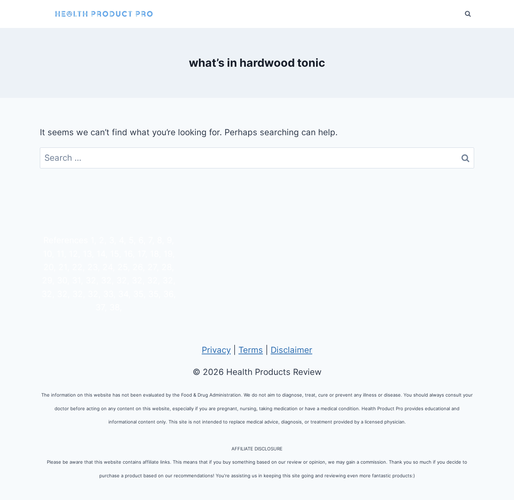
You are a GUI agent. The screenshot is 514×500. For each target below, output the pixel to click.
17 (141, 254)
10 (47, 254)
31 (76, 280)
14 (101, 254)
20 (48, 267)
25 (122, 267)
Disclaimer (291, 350)
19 (168, 254)
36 (168, 294)
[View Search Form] (468, 14)
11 (60, 254)
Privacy (216, 350)
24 (107, 267)
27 (152, 267)
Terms (250, 350)
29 (47, 280)
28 (167, 267)
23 (92, 267)
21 (62, 267)
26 (138, 267)
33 (108, 294)
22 (77, 267)
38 (114, 307)
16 (128, 254)
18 (154, 254)
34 (123, 294)
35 (138, 294)
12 (73, 254)
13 (87, 254)
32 (91, 280)
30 (62, 280)
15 (114, 254)
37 (100, 307)
